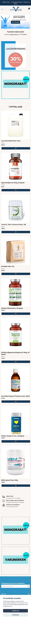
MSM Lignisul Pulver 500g (9, 480)
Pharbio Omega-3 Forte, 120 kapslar (12, 436)
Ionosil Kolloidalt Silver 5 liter (10, 141)
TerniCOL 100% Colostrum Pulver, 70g (13, 224)
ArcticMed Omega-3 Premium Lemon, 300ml (15, 396)
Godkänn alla (15, 610)
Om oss (3, 594)
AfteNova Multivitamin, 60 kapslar (12, 308)
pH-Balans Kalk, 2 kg (7, 266)
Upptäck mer (15, 22)
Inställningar (15, 614)
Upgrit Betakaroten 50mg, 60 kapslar (13, 183)
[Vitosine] (16, 9)
